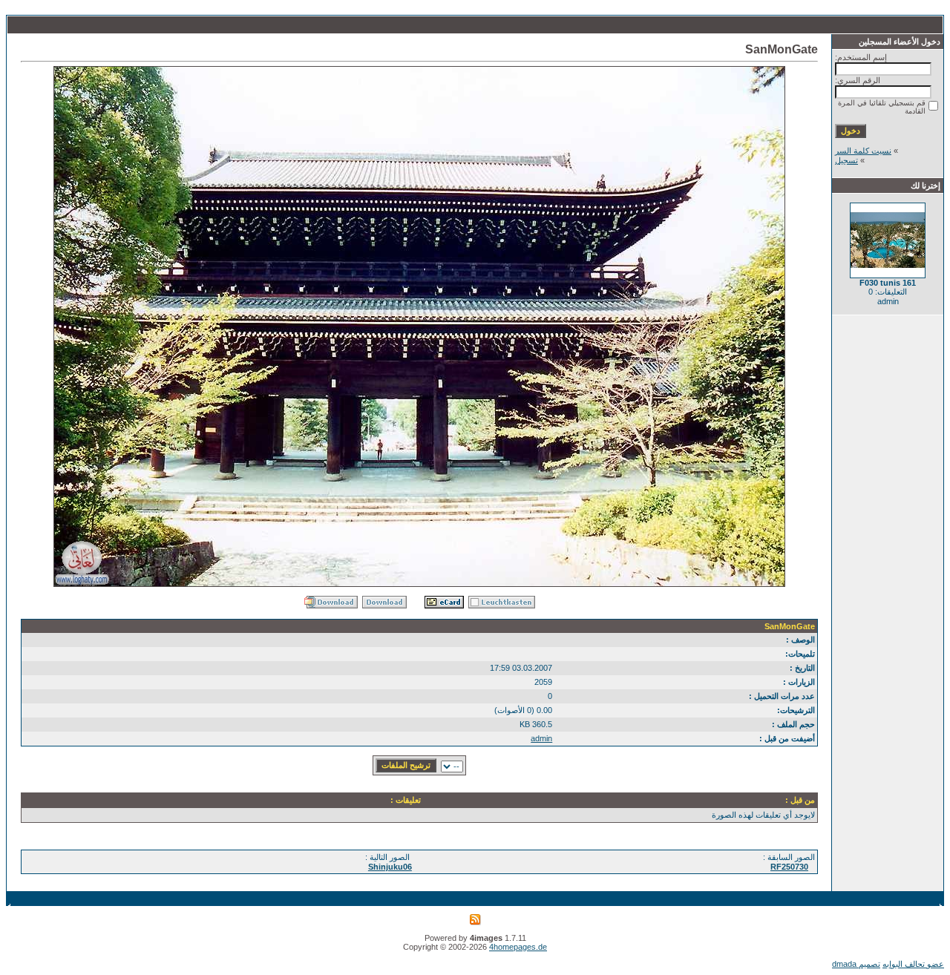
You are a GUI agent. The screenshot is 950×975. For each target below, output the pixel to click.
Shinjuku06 (390, 866)
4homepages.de (518, 946)
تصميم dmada (856, 963)
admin (541, 738)
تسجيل (846, 160)
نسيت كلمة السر (863, 150)
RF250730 (789, 866)
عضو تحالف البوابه (913, 963)
